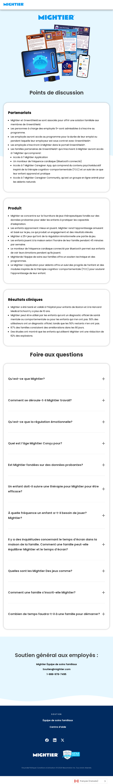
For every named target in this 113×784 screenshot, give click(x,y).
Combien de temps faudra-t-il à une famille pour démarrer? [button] (54, 614)
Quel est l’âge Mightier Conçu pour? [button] (35, 443)
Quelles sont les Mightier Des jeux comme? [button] (40, 571)
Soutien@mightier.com (56, 669)
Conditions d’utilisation (46, 768)
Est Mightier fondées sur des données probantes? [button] (45, 465)
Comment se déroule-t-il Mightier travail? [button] (40, 400)
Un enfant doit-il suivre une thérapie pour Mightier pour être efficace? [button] (53, 488)
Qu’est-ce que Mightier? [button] (26, 379)
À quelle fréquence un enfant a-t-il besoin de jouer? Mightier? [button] (47, 515)
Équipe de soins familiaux (58, 720)
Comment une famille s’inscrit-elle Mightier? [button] (41, 592)
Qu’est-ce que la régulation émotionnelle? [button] (40, 422)
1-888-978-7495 (56, 674)
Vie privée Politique (28, 768)
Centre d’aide (58, 727)
